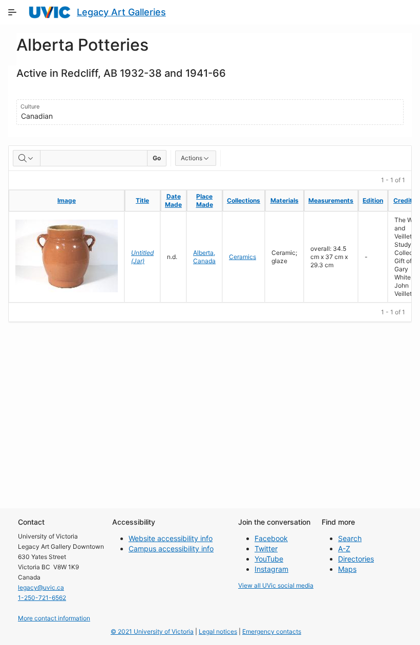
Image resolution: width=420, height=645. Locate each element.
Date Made (173, 200)
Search (350, 538)
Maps (347, 569)
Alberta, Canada (204, 257)
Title (142, 200)
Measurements (330, 200)
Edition (373, 200)
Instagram (271, 569)
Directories (356, 558)
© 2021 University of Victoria (152, 631)
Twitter (266, 548)
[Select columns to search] (26, 158)
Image (66, 200)
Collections (243, 200)
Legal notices (218, 631)
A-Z (344, 548)
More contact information (54, 618)
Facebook (271, 538)
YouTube (269, 558)
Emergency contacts (271, 631)
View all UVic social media (275, 585)
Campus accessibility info (171, 548)
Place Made (204, 200)
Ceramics (242, 257)
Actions (191, 158)
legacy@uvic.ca (41, 587)
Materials (284, 200)
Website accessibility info (171, 538)
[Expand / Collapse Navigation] (12, 12)
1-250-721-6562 (42, 597)
